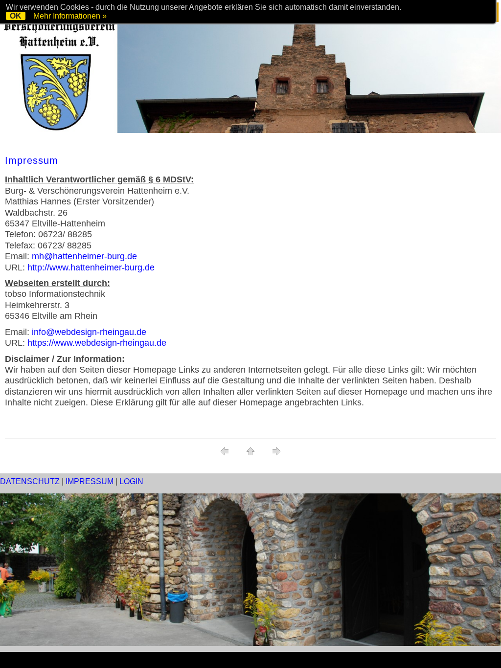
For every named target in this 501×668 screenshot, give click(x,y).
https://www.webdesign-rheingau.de (96, 343)
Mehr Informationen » (70, 16)
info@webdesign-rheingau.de (89, 332)
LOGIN (131, 481)
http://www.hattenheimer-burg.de (91, 267)
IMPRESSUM (90, 481)
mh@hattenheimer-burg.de (84, 256)
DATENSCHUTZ (30, 481)
